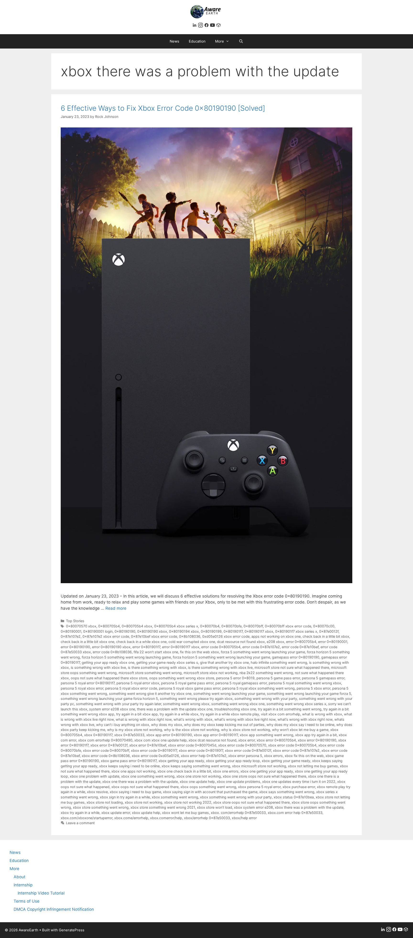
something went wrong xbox (186, 704)
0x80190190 (124, 631)
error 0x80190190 (75, 647)
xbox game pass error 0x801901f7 (129, 761)
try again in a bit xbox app (137, 714)
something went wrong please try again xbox (196, 699)
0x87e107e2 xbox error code (105, 636)
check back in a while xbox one (141, 642)
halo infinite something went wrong (279, 662)
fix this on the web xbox (199, 652)
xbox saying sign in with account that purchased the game (210, 792)
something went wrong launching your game (229, 693)
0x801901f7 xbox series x (296, 631)
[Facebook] (207, 26)
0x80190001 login (98, 631)
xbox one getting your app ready (266, 771)
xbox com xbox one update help (160, 740)
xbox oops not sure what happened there (145, 787)
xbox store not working (143, 802)
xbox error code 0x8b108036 (106, 756)
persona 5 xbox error (313, 688)
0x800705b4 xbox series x (176, 626)
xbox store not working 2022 (187, 802)
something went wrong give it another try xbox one (150, 693)
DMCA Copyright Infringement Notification (54, 909)
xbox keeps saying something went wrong (196, 766)
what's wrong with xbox (193, 719)
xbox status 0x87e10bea (294, 797)
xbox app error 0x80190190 (169, 735)
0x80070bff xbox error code (288, 626)
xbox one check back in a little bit (184, 771)
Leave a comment (80, 823)
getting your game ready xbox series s (167, 662)
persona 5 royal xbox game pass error (189, 688)
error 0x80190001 (332, 642)
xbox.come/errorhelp (131, 818)
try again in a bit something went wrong (289, 709)
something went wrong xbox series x (296, 704)
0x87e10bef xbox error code (154, 636)
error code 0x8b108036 (112, 652)
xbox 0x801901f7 (98, 735)
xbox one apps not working (133, 771)
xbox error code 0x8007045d (192, 745)
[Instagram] (201, 26)
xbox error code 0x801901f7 (154, 750)
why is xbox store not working (245, 730)
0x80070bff (253, 626)
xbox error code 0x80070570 (242, 745)
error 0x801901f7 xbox (180, 647)
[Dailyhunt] (218, 26)
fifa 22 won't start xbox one (156, 652)
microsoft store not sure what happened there (292, 667)
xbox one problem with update (94, 776)
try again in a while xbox (179, 714)
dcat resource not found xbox (241, 642)
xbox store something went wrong (101, 807)
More (219, 41)
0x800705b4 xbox (137, 626)
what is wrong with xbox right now (144, 719)
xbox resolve (97, 792)
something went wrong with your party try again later (118, 704)
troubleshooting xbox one (235, 709)
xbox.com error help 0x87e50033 (295, 813)
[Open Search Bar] (241, 41)
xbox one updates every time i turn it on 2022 (298, 781)
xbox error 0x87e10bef (147, 745)
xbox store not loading (105, 802)
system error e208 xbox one (112, 709)
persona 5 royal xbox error (82, 688)
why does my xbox (166, 725)
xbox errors (273, 756)
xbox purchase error (299, 787)
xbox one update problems (238, 781)
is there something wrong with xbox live (220, 667)
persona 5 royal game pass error (187, 683)
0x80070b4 (209, 626)
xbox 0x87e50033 (129, 735)
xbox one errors (226, 771)
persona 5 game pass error (278, 678)
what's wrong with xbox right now (304, 719)
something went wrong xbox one (238, 704)
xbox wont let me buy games (185, 813)
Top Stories (75, 621)
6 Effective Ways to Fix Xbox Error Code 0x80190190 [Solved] (163, 108)
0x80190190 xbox (152, 631)
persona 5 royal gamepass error (241, 683)
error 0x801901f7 (146, 647)
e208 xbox (275, 642)
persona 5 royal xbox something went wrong (258, 688)
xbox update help (146, 813)
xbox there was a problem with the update (309, 807)
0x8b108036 (189, 636)
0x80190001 (71, 631)
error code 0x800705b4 (220, 647)
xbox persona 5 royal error (259, 787)
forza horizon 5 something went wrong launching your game (221, 657)
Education (197, 41)
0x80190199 (211, 631)
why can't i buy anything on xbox (122, 725)
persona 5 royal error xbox (137, 683)
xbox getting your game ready (286, 761)
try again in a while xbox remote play (229, 714)
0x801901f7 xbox (259, 631)
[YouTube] (213, 26)
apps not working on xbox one (276, 636)
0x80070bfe (231, 626)
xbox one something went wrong (147, 776)
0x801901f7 (233, 631)
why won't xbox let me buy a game (300, 730)
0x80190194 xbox (184, 631)
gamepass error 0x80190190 (295, 657)
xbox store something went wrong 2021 (162, 807)
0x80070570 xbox (81, 626)
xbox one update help (197, 781)
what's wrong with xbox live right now (245, 719)
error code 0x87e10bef (300, 647)
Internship (23, 885)
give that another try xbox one (224, 662)
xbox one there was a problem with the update (140, 781)
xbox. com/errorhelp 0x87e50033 (238, 813)
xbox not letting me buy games (313, 766)
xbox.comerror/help (166, 818)
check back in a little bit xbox (326, 636)
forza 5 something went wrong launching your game (263, 652)
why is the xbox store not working (191, 730)
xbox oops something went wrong (208, 787)
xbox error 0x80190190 (317, 740)
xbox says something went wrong (286, 792)
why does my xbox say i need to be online (300, 725)
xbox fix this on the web (304, 756)
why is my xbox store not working (134, 730)
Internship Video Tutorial (41, 893)
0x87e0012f (328, 631)
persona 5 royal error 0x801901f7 (87, 683)
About (19, 876)
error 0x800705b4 (301, 642)
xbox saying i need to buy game (135, 792)
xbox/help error (244, 818)
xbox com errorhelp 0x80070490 (105, 740)
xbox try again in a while (80, 813)
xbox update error (115, 813)
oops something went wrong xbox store (181, 678)
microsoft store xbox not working (211, 673)
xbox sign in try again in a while (125, 797)
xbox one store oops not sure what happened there (264, 776)
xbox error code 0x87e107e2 (296, 750)
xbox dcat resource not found (212, 740)
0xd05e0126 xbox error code (226, 636)
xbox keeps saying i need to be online (129, 766)
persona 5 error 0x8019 (235, 678)
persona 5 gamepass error (323, 678)
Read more (115, 608)
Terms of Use (26, 901)
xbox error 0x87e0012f (108, 745)
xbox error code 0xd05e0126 (155, 756)
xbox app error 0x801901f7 (216, 735)
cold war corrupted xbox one (191, 642)
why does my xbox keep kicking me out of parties (224, 725)
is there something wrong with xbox (157, 667)
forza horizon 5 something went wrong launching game (126, 657)
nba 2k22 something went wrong (266, 673)
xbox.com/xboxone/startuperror (86, 818)
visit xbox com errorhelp (280, 714)
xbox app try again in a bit (316, 735)
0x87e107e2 (71, 636)
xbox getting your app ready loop (233, 761)
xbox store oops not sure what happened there (251, 802)
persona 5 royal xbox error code (131, 688)
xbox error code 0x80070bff (106, 750)
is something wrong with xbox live (98, 667)
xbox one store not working (198, 776)
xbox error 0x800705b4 (276, 740)
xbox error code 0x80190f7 (201, 750)
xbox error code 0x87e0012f (248, 750)
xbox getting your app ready (181, 761)
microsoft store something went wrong (150, 673)
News (174, 41)
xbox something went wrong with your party (236, 797)
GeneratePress (71, 930)
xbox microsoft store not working (259, 766)
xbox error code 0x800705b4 (292, 745)
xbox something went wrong (175, 797)
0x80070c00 (323, 626)
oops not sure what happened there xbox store (109, 678)
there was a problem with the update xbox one (174, 709)
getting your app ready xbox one (108, 662)
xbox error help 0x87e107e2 (203, 756)
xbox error (246, 740)
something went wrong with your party (265, 699)
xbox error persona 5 (245, 756)
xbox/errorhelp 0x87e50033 (207, 818)
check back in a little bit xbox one (87, 642)
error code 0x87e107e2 (261, 647)
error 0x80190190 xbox (111, 647)
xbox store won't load (214, 807)
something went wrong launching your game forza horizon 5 (109, 699)
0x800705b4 (109, 626)
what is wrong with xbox (322, 714)
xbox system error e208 (253, 807)
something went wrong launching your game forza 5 (309, 693)
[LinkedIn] (195, 26)
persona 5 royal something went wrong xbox (305, 683)
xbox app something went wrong (266, 735)
